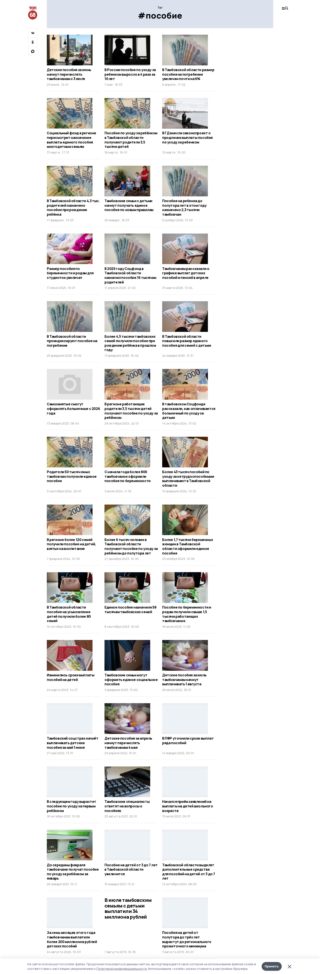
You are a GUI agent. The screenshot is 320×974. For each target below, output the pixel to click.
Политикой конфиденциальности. (121, 969)
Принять (272, 966)
